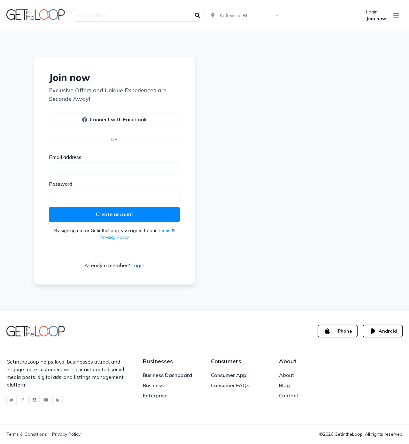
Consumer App (228, 375)
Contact (288, 395)
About (286, 375)
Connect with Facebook (118, 119)
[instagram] (34, 400)
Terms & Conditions (26, 434)
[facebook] (23, 400)
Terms (164, 230)
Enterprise (155, 395)
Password (60, 184)
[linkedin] (57, 400)
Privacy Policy (114, 237)
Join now (376, 18)
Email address (65, 157)
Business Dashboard (167, 375)
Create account (114, 214)
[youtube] (46, 400)
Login (372, 12)
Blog (284, 385)
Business (153, 385)
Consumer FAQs (230, 385)
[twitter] (11, 400)
